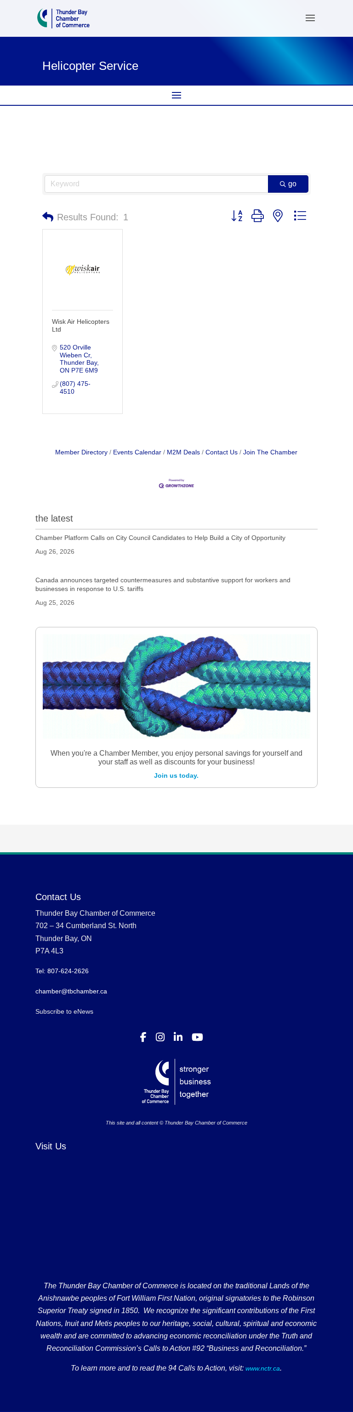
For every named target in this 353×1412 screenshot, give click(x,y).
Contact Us (221, 452)
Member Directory (81, 452)
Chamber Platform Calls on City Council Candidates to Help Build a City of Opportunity (160, 537)
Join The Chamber (270, 452)
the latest (54, 518)
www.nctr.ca (262, 1368)
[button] (47, 217)
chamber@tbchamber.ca (71, 991)
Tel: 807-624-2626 (62, 971)
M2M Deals (183, 452)
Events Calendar (137, 452)
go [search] (292, 184)
